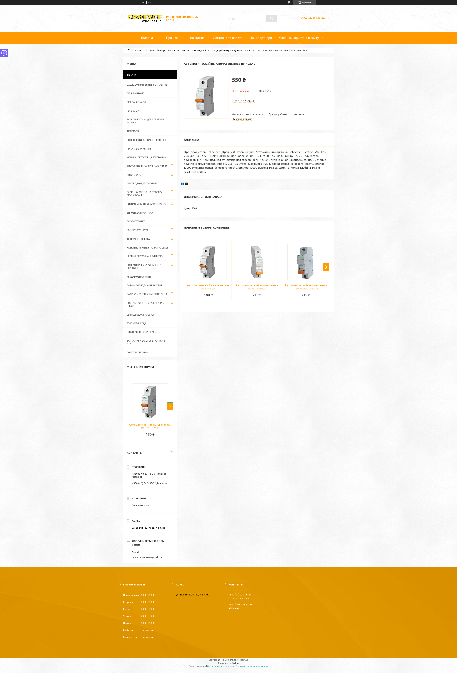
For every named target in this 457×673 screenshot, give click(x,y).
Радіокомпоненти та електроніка (147, 294)
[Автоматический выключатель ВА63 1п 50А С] (257, 262)
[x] (186, 184)
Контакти (197, 38)
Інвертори (133, 131)
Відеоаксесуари (136, 102)
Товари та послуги (143, 50)
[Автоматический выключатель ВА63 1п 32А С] (208, 262)
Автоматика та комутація (192, 50)
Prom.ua (244, 659)
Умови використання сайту (299, 38)
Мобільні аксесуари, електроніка (146, 157)
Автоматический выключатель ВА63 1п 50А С (257, 286)
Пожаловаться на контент (220, 666)
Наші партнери (261, 38)
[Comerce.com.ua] (145, 21)
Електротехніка (166, 50)
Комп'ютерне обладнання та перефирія (144, 266)
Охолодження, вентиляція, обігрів (147, 84)
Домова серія (242, 50)
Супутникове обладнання (142, 332)
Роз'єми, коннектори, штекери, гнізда (145, 304)
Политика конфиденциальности (252, 666)
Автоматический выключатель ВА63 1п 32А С (208, 286)
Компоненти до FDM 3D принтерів (147, 140)
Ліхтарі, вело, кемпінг (139, 148)
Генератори (133, 110)
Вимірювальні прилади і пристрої (147, 204)
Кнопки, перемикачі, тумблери (145, 256)
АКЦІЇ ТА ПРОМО (135, 93)
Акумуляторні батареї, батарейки (147, 166)
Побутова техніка (137, 352)
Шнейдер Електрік (220, 50)
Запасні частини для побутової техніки (145, 121)
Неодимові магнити (139, 276)
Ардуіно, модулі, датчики (142, 183)
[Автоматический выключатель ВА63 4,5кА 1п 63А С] (305, 262)
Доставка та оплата (228, 38)
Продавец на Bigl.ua (228, 663)
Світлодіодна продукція (141, 314)
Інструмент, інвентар (139, 238)
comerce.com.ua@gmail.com (147, 557)
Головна (147, 38)
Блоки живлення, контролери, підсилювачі (145, 194)
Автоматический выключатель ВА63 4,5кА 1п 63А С (306, 286)
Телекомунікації (136, 323)
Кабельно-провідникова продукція (148, 247)
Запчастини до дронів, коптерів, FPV (146, 342)
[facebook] (182, 184)
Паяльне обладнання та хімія (144, 285)
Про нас (172, 38)
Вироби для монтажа (140, 212)
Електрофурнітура (138, 230)
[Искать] (271, 18)
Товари (131, 74)
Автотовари (134, 174)
